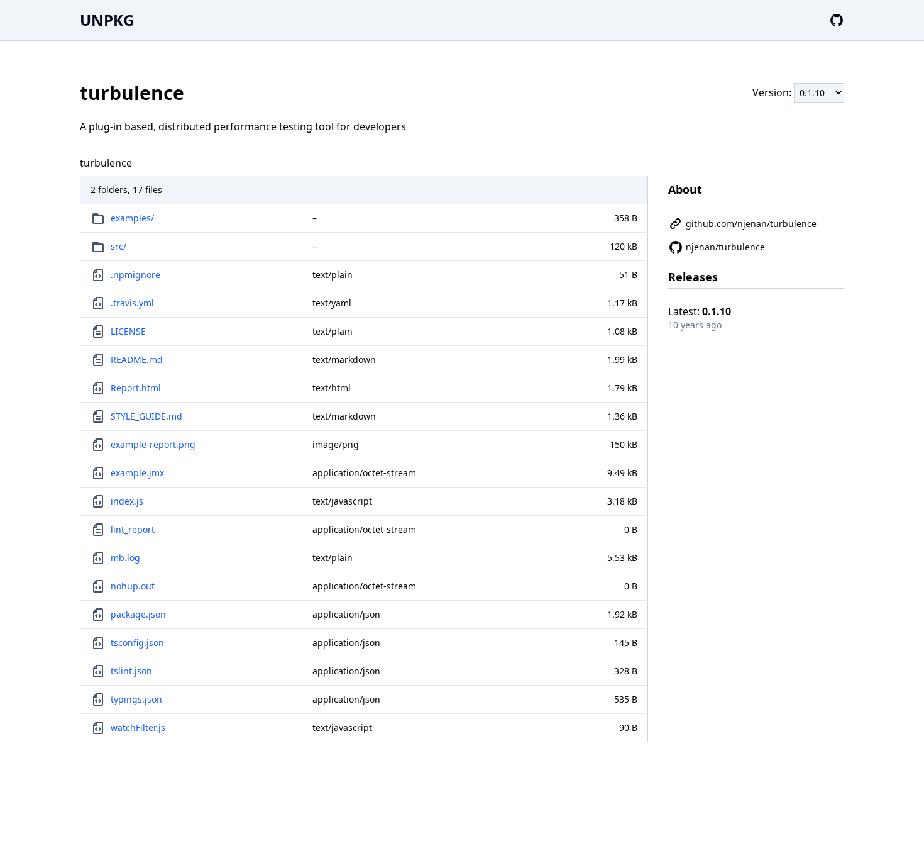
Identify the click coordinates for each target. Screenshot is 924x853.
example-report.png (153, 444)
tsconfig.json (137, 643)
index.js (127, 501)
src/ (118, 246)
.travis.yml (132, 303)
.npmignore (135, 275)
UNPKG (107, 19)
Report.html (136, 388)
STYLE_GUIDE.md (146, 416)
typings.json (136, 699)
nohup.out (133, 586)
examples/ (132, 218)
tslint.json (131, 671)
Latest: (699, 311)
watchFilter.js (138, 727)
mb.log (125, 558)
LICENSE (128, 331)
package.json (138, 614)
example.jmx (137, 473)
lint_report (133, 529)
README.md (137, 359)
